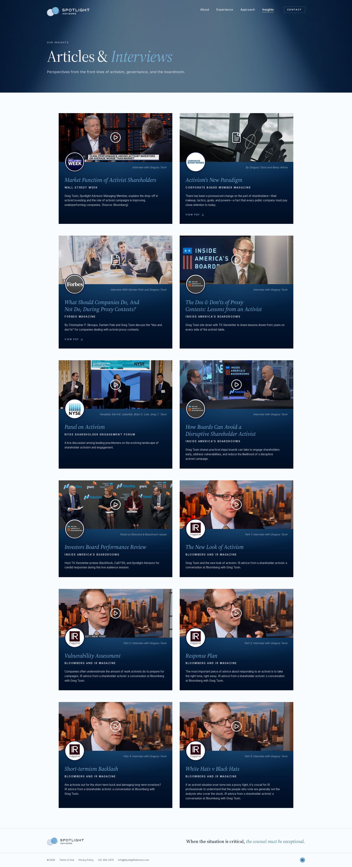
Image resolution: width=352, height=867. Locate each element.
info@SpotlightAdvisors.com (133, 860)
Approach (247, 9)
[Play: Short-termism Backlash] (115, 726)
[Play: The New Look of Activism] (236, 504)
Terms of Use (66, 860)
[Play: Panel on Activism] (115, 384)
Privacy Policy (86, 860)
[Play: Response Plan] (236, 613)
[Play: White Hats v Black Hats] (236, 726)
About (204, 9)
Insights (268, 9)
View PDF (193, 214)
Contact (294, 9)
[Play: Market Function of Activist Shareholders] (115, 137)
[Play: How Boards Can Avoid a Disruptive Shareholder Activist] (236, 384)
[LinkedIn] (302, 860)
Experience (224, 9)
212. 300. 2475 (106, 860)
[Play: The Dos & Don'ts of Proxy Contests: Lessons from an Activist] (236, 260)
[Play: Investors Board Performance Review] (115, 504)
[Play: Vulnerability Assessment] (115, 613)
